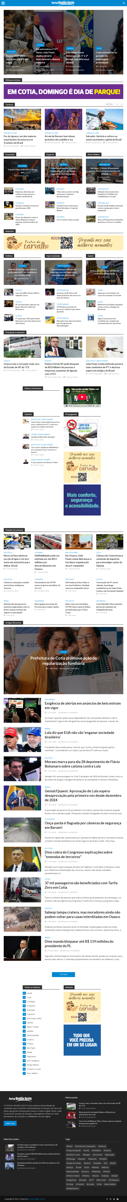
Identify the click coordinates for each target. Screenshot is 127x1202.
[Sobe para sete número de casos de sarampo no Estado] (90, 291)
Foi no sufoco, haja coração (68, 220)
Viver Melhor (105, 165)
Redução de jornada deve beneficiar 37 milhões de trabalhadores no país (108, 194)
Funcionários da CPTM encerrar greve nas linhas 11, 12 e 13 (48, 585)
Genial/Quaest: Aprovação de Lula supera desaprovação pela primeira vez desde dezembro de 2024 (83, 795)
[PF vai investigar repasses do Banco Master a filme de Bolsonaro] (8, 303)
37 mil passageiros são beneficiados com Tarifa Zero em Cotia (81, 885)
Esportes (63, 165)
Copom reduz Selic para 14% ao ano (22, 170)
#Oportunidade (73, 1171)
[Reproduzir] (67, 405)
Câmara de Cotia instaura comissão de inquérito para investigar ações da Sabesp (109, 560)
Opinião (105, 361)
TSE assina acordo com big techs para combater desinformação (68, 194)
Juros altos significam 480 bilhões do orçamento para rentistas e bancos (45, 449)
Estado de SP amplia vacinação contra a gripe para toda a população (110, 208)
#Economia (97, 1154)
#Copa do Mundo (74, 1150)
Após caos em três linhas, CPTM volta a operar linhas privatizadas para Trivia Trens (77, 608)
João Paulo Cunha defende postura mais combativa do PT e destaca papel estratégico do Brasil (104, 367)
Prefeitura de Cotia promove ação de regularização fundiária (63, 660)
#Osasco (85, 1171)
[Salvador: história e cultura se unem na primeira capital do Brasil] (104, 119)
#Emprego (71, 1159)
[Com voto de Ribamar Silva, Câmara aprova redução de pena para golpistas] (71, 1124)
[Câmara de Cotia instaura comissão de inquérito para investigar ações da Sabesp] (109, 541)
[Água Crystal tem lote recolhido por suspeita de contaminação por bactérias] (90, 317)
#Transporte (114, 1180)
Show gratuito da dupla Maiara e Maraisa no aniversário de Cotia (97, 1113)
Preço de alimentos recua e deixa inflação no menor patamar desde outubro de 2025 (27, 220)
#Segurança (71, 1180)
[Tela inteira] (98, 405)
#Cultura (107, 1150)
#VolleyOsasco (73, 1188)
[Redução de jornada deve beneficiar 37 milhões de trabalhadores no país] (90, 190)
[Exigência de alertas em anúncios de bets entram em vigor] (22, 710)
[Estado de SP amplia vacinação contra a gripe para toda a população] (90, 204)
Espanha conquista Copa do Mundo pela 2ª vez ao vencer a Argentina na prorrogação (63, 171)
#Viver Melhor (110, 1184)
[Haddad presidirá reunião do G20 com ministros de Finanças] (9, 1166)
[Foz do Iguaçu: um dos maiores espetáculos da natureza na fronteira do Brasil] (22, 119)
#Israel (112, 1163)
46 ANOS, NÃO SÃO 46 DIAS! (43, 437)
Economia (22, 166)
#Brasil (69, 1146)
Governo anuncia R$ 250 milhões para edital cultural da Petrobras (38, 1155)
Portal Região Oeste (37, 1199)
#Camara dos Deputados (85, 1146)
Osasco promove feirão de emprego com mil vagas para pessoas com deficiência (63, 272)
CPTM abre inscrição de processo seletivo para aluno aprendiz (68, 309)
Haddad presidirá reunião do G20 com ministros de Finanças (38, 1164)
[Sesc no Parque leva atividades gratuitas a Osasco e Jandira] (90, 218)
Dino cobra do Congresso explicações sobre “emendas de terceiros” (78, 854)
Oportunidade (63, 266)
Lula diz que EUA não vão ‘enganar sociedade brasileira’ (79, 734)
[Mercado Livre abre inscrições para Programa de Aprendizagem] (49, 319)
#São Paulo (101, 1180)
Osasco (40, 45)
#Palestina (96, 1171)
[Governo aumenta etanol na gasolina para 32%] (8, 204)
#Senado (82, 1180)
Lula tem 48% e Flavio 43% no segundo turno (27, 294)
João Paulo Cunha (93, 361)
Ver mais (63, 974)
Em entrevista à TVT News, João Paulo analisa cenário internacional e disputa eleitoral (48, 56)
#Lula (86, 1167)
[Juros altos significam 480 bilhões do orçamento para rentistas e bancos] (26, 446)
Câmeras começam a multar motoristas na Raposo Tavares (16, 585)
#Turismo (80, 1184)
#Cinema (102, 1146)
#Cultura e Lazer (73, 1154)
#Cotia (86, 1150)
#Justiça (70, 1167)
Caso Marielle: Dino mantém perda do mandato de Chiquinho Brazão (109, 607)
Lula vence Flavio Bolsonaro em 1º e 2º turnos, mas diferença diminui (77, 57)
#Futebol (103, 1159)
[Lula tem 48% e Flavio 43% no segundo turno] (8, 291)
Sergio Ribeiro (44, 434)
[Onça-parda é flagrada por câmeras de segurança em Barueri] (22, 829)
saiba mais (10, 1123)
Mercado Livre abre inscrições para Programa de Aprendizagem (69, 323)
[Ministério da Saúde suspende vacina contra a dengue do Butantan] (90, 303)
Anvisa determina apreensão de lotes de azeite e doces (104, 272)
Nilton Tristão (37, 460)
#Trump (70, 1184)
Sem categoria (71, 552)
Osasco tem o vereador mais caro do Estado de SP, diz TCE (21, 365)
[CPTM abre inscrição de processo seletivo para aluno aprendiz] (49, 305)
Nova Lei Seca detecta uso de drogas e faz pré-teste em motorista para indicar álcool (17, 560)
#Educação (109, 1154)
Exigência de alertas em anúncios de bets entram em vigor (83, 705)
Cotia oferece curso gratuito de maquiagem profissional (106, 57)
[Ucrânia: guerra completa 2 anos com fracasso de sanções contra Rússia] (9, 1147)
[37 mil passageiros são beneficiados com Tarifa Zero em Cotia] (22, 889)
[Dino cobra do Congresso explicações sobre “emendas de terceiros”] (22, 859)
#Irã (105, 1163)
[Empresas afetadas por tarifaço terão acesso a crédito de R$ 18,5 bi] (8, 190)
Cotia (99, 48)
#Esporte (81, 1159)
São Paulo (8, 552)
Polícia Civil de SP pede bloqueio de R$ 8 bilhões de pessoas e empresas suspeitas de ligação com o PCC (62, 368)
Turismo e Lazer (10, 133)
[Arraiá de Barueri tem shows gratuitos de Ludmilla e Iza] (63, 119)
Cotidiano (39, 552)
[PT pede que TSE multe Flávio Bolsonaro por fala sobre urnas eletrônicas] (8, 317)
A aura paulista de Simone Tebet (44, 462)
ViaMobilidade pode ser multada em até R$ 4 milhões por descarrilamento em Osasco (47, 562)
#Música (105, 1167)
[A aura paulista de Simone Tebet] (26, 461)
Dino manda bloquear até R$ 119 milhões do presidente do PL (79, 943)
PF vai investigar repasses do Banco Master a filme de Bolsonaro (27, 306)
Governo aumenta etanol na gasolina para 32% (27, 207)
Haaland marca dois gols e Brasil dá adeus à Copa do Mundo (67, 208)
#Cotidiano (96, 1150)
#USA (99, 1184)
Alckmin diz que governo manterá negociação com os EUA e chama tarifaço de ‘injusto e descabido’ (17, 608)
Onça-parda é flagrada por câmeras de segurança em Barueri (83, 825)
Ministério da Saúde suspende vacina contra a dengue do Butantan (110, 306)
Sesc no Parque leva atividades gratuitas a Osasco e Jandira (110, 221)
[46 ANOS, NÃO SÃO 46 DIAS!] (26, 436)
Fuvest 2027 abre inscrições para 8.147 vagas (17, 59)
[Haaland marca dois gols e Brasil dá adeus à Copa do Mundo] (49, 204)
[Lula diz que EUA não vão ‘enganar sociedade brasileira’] (22, 739)
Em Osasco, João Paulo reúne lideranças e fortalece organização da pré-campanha (78, 560)
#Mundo (95, 1167)
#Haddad (97, 1163)
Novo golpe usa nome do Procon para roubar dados (47, 605)
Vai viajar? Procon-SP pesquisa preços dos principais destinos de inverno (104, 171)
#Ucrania (90, 1184)
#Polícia (106, 1171)
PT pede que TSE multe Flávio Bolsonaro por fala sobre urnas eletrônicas (28, 320)
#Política (85, 1176)
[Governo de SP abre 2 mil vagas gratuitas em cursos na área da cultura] (49, 291)
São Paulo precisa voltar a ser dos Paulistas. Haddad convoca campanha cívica (77, 585)
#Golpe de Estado (74, 1163)
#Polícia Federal (73, 1176)
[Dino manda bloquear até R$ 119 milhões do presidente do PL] (22, 948)
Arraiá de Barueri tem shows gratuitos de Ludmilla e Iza (60, 138)
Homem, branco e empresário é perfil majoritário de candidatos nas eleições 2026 (22, 272)
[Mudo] (94, 405)
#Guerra (87, 1163)
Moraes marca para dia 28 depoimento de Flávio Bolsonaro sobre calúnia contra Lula (82, 764)
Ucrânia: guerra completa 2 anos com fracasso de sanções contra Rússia (37, 1146)
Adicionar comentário (16, 70)
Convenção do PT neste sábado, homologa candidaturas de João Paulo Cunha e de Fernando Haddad (109, 586)
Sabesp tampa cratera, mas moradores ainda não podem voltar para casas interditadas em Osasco (82, 914)
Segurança (39, 601)
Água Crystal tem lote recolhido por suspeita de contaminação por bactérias (109, 320)
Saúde (104, 267)
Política (70, 48)
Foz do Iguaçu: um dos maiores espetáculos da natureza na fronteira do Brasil (20, 139)
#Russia (95, 1176)
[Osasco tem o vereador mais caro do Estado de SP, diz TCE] (22, 347)
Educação (11, 52)
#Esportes (92, 1159)
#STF (91, 1180)
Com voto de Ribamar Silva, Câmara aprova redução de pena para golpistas (100, 1122)
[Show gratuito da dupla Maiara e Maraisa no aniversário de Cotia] (71, 1115)
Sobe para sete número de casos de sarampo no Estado (109, 294)
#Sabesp (105, 1176)
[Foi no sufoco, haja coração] (49, 218)
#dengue (86, 1154)
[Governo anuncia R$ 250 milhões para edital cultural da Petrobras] (9, 1156)
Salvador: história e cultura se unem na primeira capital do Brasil (104, 138)
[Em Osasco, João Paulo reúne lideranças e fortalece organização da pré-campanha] (79, 541)
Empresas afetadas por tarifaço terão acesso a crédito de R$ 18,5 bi (25, 194)
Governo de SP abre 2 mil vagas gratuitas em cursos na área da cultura (69, 295)
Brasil (6, 601)
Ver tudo (109, 104)
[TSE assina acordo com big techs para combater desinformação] (49, 190)
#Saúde (114, 1176)
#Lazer (78, 1167)
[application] (82, 396)
